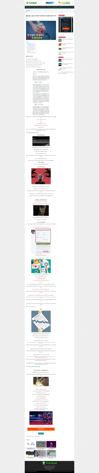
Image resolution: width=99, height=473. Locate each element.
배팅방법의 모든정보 (56, 471)
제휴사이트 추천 (67, 471)
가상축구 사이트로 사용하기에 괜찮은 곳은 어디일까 (41, 457)
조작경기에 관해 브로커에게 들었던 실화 (34, 366)
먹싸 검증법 (64, 471)
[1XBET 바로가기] (59, 3)
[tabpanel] (65, 24)
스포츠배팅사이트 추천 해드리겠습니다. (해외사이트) (31, 457)
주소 (66, 28)
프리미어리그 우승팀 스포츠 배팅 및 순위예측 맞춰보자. (51, 448)
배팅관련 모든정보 (52, 471)
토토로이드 (31, 471)
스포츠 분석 (71, 471)
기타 (27, 18)
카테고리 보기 (41, 433)
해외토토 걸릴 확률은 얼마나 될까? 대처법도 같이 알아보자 (31, 448)
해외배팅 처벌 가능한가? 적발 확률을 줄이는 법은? (51, 457)
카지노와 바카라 (61, 471)
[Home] (26, 11)
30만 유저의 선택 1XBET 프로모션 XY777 (41, 429)
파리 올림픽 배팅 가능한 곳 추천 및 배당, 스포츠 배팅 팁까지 (41, 448)
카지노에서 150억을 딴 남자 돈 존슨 (33, 132)
